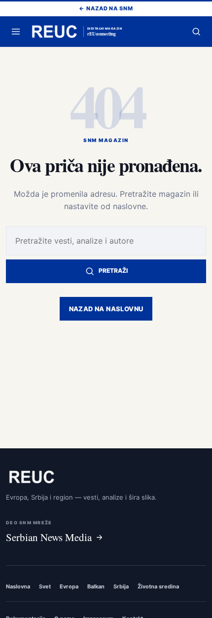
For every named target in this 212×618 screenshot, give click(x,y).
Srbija (121, 586)
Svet (45, 586)
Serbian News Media (49, 538)
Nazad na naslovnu (106, 309)
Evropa (69, 586)
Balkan (96, 586)
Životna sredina (158, 586)
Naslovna (18, 586)
